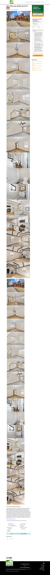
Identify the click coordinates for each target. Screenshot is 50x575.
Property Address (35, 23)
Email (39, 26)
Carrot (18, 571)
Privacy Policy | (35, 53)
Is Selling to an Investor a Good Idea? (37, 70)
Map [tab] (7, 538)
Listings (29, 2)
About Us (32, 2)
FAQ (34, 2)
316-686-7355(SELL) (16, 533)
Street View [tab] (11, 538)
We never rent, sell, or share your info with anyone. (38, 30)
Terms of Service (40, 53)
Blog (39, 2)
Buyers (26, 2)
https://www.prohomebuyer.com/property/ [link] (14, 520)
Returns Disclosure (41, 569)
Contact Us (42, 2)
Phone (33, 26)
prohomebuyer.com (39, 37)
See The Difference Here (38, 14)
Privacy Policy (42, 567)
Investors (37, 2)
